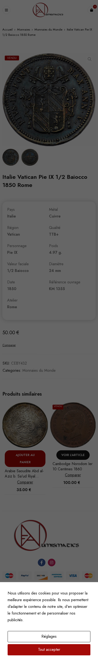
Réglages (49, 636)
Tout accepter (49, 649)
